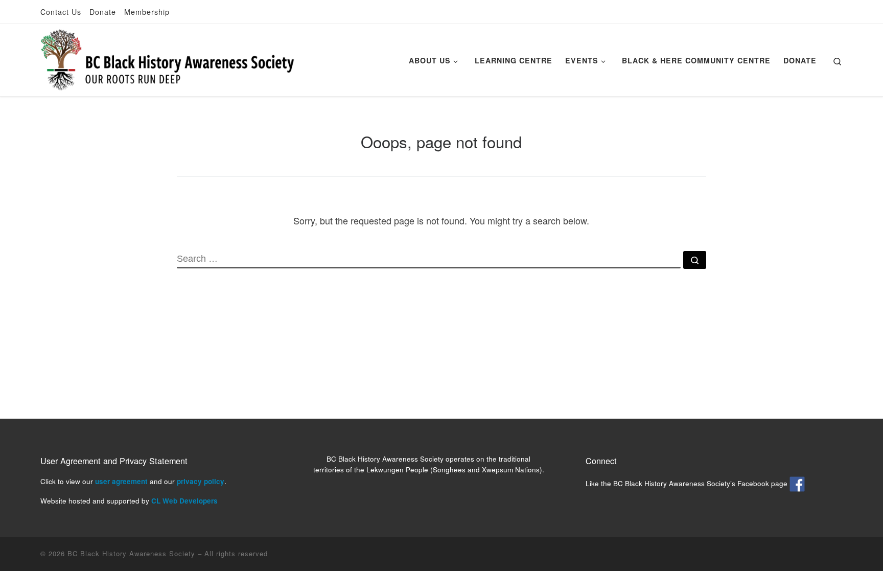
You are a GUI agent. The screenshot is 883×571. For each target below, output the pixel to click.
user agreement (121, 481)
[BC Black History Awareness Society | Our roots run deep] (167, 57)
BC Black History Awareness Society (131, 553)
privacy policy (200, 481)
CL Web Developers (184, 501)
